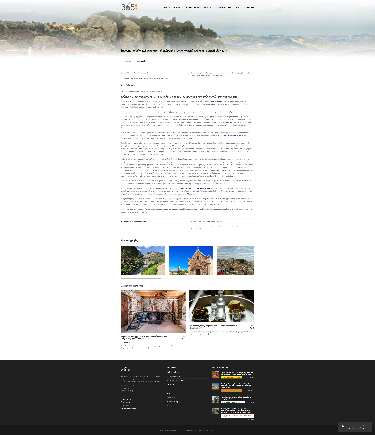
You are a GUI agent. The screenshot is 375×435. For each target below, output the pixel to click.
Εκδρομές (177, 8)
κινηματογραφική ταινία (227, 135)
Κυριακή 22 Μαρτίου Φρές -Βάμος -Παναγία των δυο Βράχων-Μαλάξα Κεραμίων (236, 398)
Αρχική (167, 8)
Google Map (212, 221)
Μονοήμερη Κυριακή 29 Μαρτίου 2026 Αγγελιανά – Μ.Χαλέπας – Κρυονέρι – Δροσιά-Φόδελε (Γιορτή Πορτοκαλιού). (237, 385)
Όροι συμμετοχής (172, 402)
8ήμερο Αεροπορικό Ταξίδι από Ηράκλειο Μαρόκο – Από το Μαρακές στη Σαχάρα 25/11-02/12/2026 (237, 373)
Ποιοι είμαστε (209, 8)
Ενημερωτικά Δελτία (173, 397)
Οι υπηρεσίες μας (193, 8)
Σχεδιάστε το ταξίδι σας (174, 376)
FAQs (168, 393)
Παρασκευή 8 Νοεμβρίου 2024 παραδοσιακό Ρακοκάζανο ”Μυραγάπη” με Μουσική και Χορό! (144, 337)
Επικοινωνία (249, 8)
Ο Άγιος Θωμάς (216, 101)
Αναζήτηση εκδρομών (173, 372)
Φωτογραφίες (141, 61)
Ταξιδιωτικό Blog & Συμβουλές (176, 380)
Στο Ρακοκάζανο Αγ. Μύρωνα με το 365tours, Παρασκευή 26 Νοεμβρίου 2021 (213, 327)
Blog (238, 8)
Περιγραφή (127, 61)
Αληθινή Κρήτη (225, 8)
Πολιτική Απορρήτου (173, 406)
